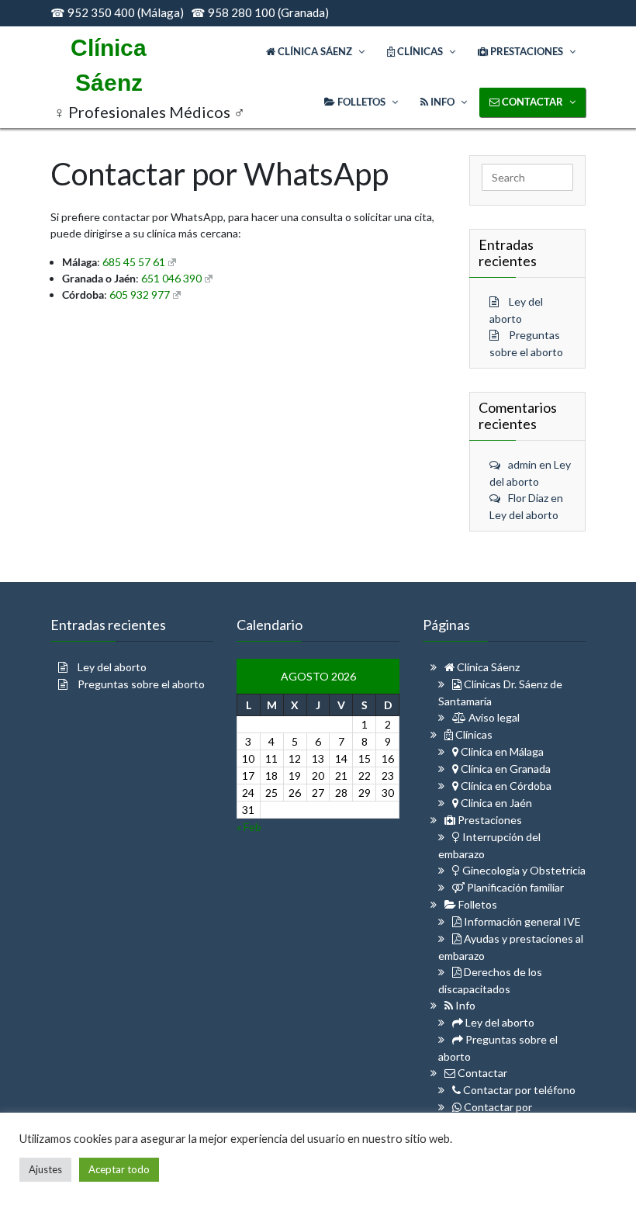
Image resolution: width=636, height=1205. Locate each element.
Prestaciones (488, 819)
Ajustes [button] (45, 1169)
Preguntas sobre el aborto (141, 684)
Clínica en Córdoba (504, 785)
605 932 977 (139, 294)
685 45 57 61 (133, 261)
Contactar (481, 1072)
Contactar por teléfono (518, 1089)
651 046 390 (171, 278)
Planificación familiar (514, 887)
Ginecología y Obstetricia (523, 870)
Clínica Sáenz (487, 666)
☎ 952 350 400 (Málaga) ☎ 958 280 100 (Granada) (189, 12)
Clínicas (473, 734)
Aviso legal (493, 717)
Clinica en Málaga (501, 751)
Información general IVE (521, 921)
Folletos (476, 904)
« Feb (249, 826)
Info (464, 1005)
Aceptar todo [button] (119, 1169)
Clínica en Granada (504, 768)
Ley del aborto (523, 514)
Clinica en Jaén (495, 802)
